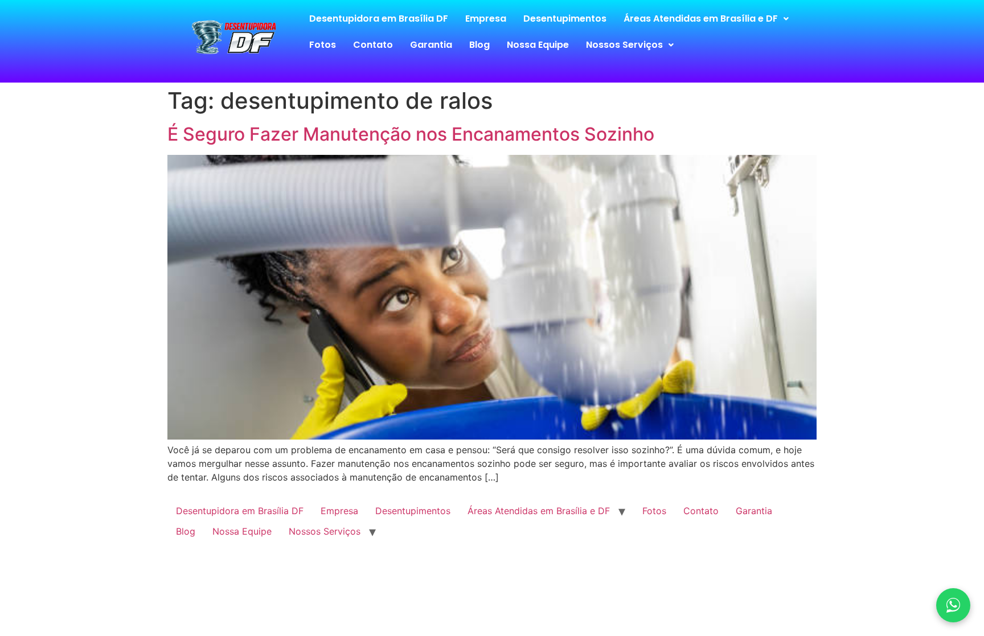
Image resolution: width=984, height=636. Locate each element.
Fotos (322, 44)
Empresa (485, 18)
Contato (373, 44)
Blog (479, 44)
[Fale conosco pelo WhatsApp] (953, 605)
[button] (706, 19)
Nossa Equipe (538, 44)
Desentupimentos (564, 18)
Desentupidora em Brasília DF (378, 18)
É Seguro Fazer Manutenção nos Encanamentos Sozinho (410, 134)
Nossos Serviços (624, 44)
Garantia (431, 44)
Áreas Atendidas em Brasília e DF (701, 18)
